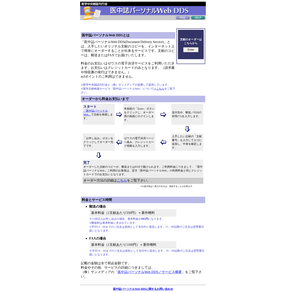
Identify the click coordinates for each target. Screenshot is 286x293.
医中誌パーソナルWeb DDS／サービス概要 (150, 272)
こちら (160, 88)
